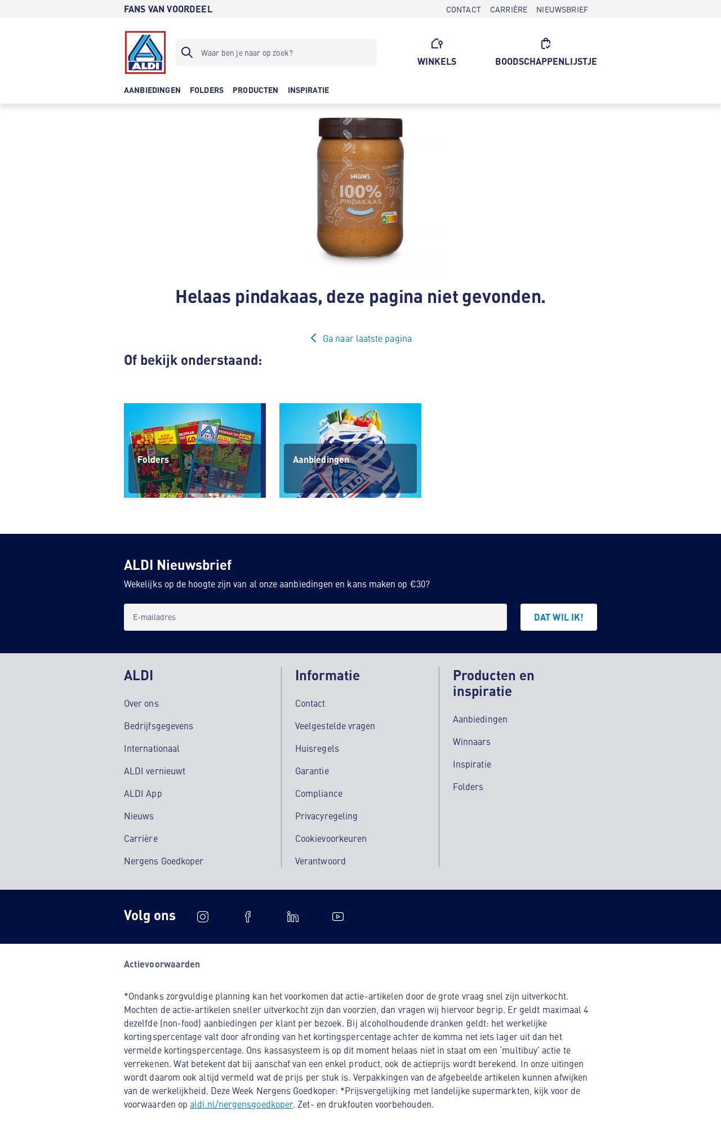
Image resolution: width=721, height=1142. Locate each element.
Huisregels (317, 748)
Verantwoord (320, 860)
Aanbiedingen (480, 718)
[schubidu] (247, 916)
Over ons (141, 703)
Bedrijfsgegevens (158, 725)
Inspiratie (472, 763)
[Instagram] (202, 916)
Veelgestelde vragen (335, 725)
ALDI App (143, 793)
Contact (310, 703)
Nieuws (139, 815)
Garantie (312, 770)
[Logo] (145, 52)
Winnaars (472, 741)
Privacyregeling (326, 815)
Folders (468, 786)
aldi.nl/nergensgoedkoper (241, 1104)
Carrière (141, 838)
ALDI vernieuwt (154, 770)
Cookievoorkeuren (331, 838)
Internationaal (152, 748)
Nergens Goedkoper (163, 860)
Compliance (318, 793)
